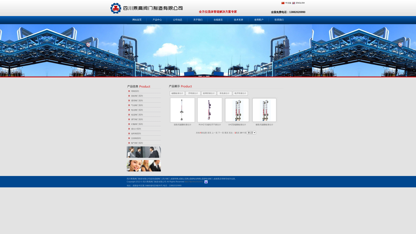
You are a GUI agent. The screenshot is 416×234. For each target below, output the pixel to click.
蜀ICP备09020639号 (194, 182)
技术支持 (238, 20)
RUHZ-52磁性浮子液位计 (210, 125)
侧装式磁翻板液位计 (264, 125)
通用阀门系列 (136, 100)
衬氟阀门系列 (136, 124)
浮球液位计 (193, 93)
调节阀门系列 (136, 119)
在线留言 (218, 20)
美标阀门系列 (136, 96)
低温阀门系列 (136, 115)
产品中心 (157, 20)
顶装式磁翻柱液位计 (182, 125)
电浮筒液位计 (240, 93)
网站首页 (137, 20)
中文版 (288, 3)
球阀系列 (134, 91)
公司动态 (177, 20)
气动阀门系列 (136, 105)
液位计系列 (135, 129)
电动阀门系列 (136, 110)
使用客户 (258, 20)
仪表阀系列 (135, 138)
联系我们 (279, 20)
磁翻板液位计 (177, 93)
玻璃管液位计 (209, 93)
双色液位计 (224, 93)
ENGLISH (300, 3)
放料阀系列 (135, 133)
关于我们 (197, 20)
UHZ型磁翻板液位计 (237, 125)
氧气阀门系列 (136, 143)
